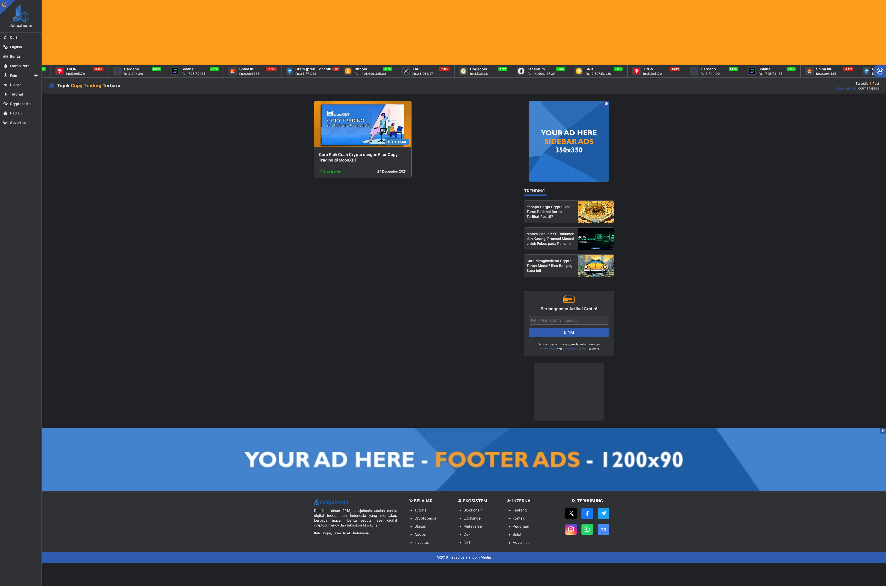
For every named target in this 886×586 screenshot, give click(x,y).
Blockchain (473, 510)
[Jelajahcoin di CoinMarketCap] (879, 71)
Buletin (518, 534)
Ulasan (420, 526)
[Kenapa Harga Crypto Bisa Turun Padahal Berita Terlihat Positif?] (596, 212)
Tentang (520, 510)
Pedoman (521, 526)
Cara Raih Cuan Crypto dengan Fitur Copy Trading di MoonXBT (358, 157)
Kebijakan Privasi (575, 349)
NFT (467, 542)
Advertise (521, 542)
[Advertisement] (180, 32)
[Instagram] (571, 529)
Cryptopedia (425, 518)
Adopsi (420, 534)
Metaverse (473, 526)
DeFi (467, 534)
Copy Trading (86, 85)
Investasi (422, 542)
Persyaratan (547, 349)
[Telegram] (603, 513)
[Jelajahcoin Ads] (569, 141)
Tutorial (421, 510)
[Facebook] (587, 513)
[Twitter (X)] (571, 513)
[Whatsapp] (587, 529)
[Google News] (603, 529)
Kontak (519, 518)
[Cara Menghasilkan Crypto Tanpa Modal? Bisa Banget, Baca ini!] (596, 266)
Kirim (569, 332)
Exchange (472, 518)
